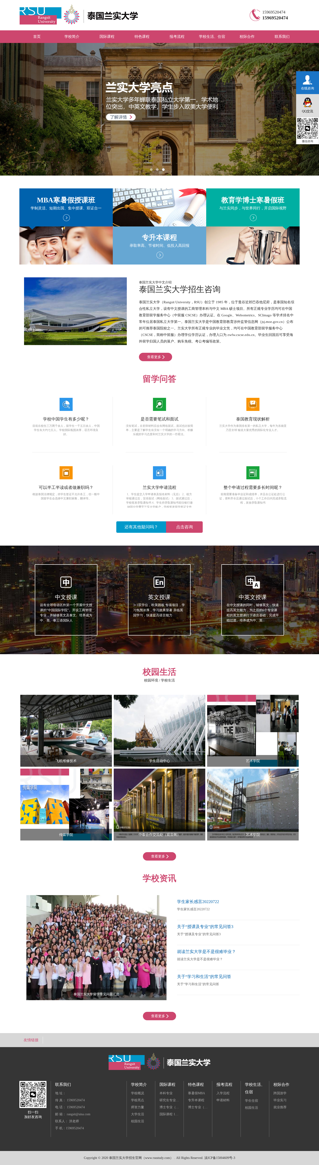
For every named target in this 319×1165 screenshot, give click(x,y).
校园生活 (137, 1121)
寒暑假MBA (196, 1093)
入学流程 (223, 1093)
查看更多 (154, 357)
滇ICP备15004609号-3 (219, 1158)
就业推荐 (280, 1107)
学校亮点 (137, 1100)
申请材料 (223, 1100)
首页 (37, 37)
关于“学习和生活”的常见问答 (204, 976)
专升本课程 (196, 1100)
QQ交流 (307, 111)
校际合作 (247, 37)
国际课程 (106, 37)
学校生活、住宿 (212, 37)
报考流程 (177, 37)
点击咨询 (158, 527)
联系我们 (282, 37)
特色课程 (142, 37)
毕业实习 (280, 1100)
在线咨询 (307, 88)
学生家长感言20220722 (198, 901)
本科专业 (166, 1093)
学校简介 (71, 37)
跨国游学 (280, 1093)
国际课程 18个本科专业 (176, 1114)
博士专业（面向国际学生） (179, 1107)
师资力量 (137, 1107)
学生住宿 (251, 1100)
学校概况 (137, 1093)
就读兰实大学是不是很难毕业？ (206, 951)
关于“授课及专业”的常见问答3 (205, 926)
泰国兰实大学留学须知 (96, 994)
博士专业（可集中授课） (206, 1107)
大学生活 (137, 1114)
